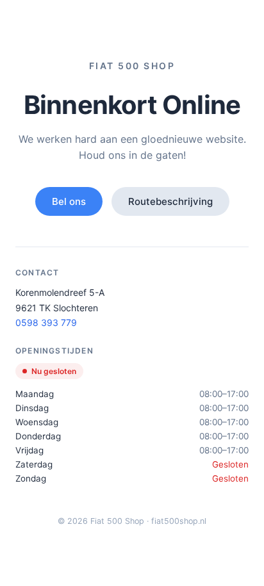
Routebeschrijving (170, 201)
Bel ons (69, 201)
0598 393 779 (46, 322)
